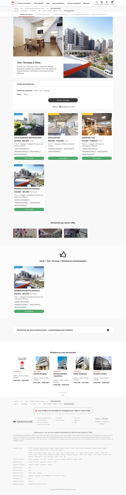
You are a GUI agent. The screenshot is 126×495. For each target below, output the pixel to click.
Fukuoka (30, 481)
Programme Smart (60, 420)
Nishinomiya (57, 475)
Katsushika (50, 454)
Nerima (40, 454)
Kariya (29, 467)
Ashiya (63, 475)
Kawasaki (37, 464)
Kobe (43, 475)
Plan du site (77, 418)
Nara (29, 478)
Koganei (105, 454)
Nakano (92, 452)
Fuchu (85, 454)
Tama (44, 456)
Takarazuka (31, 475)
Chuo (35, 452)
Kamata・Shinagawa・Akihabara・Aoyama (38, 450)
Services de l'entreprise (42, 422)
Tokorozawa (50, 459)
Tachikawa (68, 454)
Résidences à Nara (17, 478)
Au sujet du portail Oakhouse (44, 418)
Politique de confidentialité (43, 424)
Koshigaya (57, 459)
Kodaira (56, 456)
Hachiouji (63, 454)
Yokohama (30, 464)
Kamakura (50, 464)
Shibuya (87, 452)
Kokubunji (30, 456)
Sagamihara (43, 464)
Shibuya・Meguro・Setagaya (100, 448)
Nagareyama (43, 462)
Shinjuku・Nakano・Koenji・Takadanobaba (81, 448)
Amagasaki (37, 475)
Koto (62, 452)
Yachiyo (55, 462)
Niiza (45, 459)
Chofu (95, 454)
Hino (110, 454)
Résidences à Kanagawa (19, 464)
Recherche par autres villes (43, 14)
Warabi (75, 459)
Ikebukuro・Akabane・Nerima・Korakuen (59, 448)
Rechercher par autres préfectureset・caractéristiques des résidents (88, 14)
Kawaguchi (36, 459)
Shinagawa (44, 233)
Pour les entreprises (74, 3)
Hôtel (75, 422)
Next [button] (42, 124)
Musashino (75, 454)
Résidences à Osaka (18, 473)
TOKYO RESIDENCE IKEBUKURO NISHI (28, 137)
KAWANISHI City (49, 475)
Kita (107, 452)
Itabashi (36, 454)
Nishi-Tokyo (50, 456)
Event (48, 3)
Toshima (103, 452)
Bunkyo (49, 452)
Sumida (58, 452)
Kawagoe (63, 459)
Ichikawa (30, 462)
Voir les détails (29, 158)
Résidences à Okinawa (18, 484)
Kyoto (29, 470)
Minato (69, 233)
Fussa (60, 456)
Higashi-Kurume (38, 456)
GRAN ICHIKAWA (54, 137)
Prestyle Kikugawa (40, 374)
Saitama (30, 459)
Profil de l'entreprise (42, 420)
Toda (41, 459)
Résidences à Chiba (18, 462)
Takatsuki (39, 473)
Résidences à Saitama (18, 459)
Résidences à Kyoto (18, 470)
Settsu (34, 473)
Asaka (80, 459)
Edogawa (57, 454)
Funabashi (36, 462)
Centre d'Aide (59, 418)
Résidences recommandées (60, 14)
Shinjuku (44, 452)
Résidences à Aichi (17, 467)
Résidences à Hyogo (18, 475)
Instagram (106, 421)
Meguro (73, 452)
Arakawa (30, 454)
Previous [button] (16, 124)
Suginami (97, 452)
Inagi (64, 456)
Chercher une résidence (26, 14)
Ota (19, 233)
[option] (29, 124)
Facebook (98, 421)
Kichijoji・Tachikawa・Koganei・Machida (38, 448)
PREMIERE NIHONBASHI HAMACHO (27, 189)
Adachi (45, 454)
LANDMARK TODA (88, 137)
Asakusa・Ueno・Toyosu (56, 450)
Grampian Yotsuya (100, 374)
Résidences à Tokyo (18, 448)
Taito (53, 452)
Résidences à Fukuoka (18, 481)
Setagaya (81, 452)
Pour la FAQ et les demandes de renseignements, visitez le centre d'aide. (64, 411)
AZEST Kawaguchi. (80, 374)
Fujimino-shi (70, 459)
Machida (100, 454)
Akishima (90, 454)
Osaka (29, 473)
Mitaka (81, 454)
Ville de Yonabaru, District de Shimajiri (37, 484)
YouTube (101, 424)
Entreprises (77, 420)
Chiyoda (30, 452)
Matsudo (49, 462)
